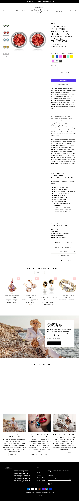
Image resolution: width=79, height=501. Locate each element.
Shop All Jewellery (64, 452)
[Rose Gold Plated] (29, 305)
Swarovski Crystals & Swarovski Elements (63, 243)
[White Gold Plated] (31, 305)
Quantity (54, 65)
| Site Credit (43, 495)
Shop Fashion (15, 454)
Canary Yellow (71, 56)
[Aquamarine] (13, 398)
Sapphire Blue (56, 56)
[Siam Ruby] (10, 398)
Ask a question (63, 255)
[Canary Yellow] (15, 398)
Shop (23, 10)
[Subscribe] (70, 479)
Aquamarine (68, 56)
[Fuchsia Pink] (8, 398)
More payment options (63, 84)
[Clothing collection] (14, 423)
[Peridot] (4, 398)
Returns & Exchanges (63, 247)
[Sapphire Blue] (6, 398)
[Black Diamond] (11, 399)
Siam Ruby (64, 56)
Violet (53, 61)
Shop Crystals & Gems (39, 454)
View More (39, 272)
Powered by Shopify (37, 495)
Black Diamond (60, 61)
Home (18, 10)
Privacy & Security (41, 480)
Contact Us (60, 11)
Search (38, 467)
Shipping (53, 46)
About (60, 9)
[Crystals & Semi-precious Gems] (39, 423)
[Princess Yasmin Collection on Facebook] (52, 484)
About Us (39, 470)
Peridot (53, 56)
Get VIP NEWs (54, 343)
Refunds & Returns (41, 477)
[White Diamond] (9, 399)
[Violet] (7, 399)
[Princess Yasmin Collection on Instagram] (49, 484)
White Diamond (56, 61)
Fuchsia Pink (60, 56)
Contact (38, 472)
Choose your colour (62, 53)
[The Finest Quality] (64, 423)
